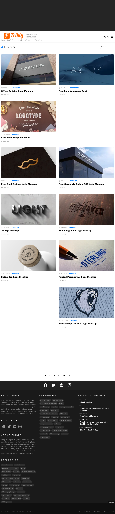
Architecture (7, 465)
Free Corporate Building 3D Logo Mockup (81, 184)
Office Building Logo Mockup (17, 91)
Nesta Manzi (84, 400)
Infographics (15, 485)
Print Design (7, 495)
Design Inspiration (29, 471)
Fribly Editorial (85, 427)
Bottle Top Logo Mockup (14, 277)
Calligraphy (7, 471)
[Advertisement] (57, 15)
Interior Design (28, 485)
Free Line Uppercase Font (73, 91)
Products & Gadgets (22, 495)
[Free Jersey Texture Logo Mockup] (86, 302)
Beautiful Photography (10, 468)
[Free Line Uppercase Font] (86, 69)
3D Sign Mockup (10, 230)
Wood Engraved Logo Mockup (75, 230)
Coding (17, 471)
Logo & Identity (8, 488)
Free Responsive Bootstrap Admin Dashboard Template (94, 423)
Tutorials (6, 498)
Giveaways (27, 482)
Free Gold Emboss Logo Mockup (19, 184)
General (17, 482)
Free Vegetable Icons (89, 416)
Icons (5, 485)
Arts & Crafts (20, 465)
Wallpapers (7, 502)
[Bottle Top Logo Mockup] (28, 255)
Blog (23, 468)
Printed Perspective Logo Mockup (77, 277)
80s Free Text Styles (89, 430)
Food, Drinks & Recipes (11, 478)
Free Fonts (74, 88)
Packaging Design (9, 492)
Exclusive (17, 475)
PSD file (82, 419)
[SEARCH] (108, 37)
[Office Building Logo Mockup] (28, 69)
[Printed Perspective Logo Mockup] (86, 255)
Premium (21, 492)
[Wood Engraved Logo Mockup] (86, 209)
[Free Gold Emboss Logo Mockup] (28, 162)
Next (65, 375)
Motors (19, 488)
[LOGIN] (105, 37)
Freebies (16, 88)
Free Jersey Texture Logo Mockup (77, 323)
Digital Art (6, 475)
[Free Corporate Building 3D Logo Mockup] (86, 162)
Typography (17, 498)
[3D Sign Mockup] (28, 209)
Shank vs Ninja (86, 402)
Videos (27, 498)
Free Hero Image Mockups (15, 137)
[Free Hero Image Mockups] (28, 116)
